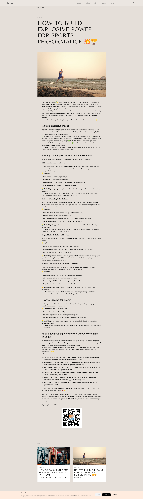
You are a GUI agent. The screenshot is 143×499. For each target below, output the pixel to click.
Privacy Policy (40, 496)
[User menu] (133, 3)
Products (87, 3)
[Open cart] (127, 3)
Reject (98, 494)
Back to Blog (40, 7)
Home (79, 3)
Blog (95, 3)
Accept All (106, 494)
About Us (113, 3)
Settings (115, 494)
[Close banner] (121, 494)
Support (104, 3)
